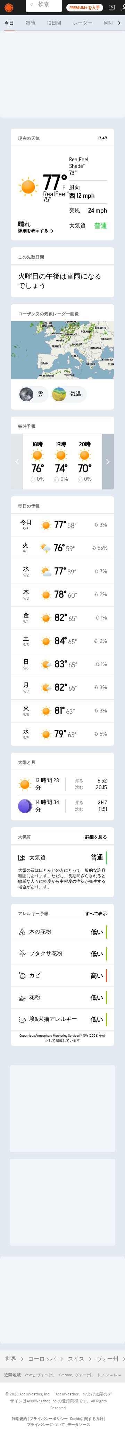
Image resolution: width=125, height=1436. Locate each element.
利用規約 (20, 1419)
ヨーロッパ (42, 1359)
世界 (10, 1359)
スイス (76, 1359)
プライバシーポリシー (49, 1419)
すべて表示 (96, 913)
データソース (78, 1424)
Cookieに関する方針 (87, 1419)
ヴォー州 (107, 1359)
